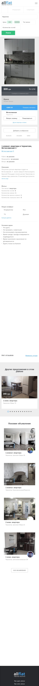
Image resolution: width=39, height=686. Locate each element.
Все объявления (19, 570)
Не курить (6, 227)
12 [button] (31, 411)
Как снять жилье (19, 684)
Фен (24, 210)
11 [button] (29, 411)
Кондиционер (8, 210)
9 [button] (24, 411)
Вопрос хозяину (11, 118)
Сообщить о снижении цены (19, 93)
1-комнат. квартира (13, 453)
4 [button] (14, 411)
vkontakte (19, 135)
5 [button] (16, 411)
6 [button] (18, 411)
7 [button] (20, 411)
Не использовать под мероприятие (15, 232)
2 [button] (10, 411)
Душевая (25, 214)
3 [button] (12, 411)
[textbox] (19, 17)
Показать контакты (29, 107)
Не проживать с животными (12, 230)
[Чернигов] (7, 3)
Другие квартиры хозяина (19, 122)
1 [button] (8, 411)
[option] (19, 392)
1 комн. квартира (10, 401)
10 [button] (27, 411)
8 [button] (22, 411)
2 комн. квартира (13, 522)
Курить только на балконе (12, 243)
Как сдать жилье (19, 681)
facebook (8, 135)
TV (4, 214)
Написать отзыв (31, 355)
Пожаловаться (27, 118)
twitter (28, 135)
